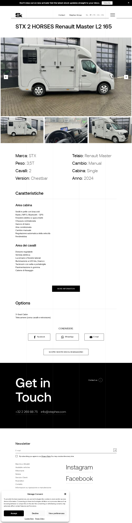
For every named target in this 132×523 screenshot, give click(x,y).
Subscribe (107, 3)
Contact (62, 15)
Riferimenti (19, 471)
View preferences (56, 513)
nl (87, 15)
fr (94, 15)
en (102, 15)
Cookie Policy (29, 519)
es (98, 15)
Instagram (79, 467)
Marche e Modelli (22, 464)
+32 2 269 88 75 (26, 411)
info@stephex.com (53, 411)
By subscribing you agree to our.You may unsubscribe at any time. (46, 456)
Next (126, 77)
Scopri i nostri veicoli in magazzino (66, 352)
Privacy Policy (39, 519)
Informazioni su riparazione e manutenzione (33, 487)
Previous (6, 77)
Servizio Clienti (21, 477)
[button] (65, 494)
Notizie (18, 474)
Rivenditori (19, 481)
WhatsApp (68, 337)
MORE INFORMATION (66, 289)
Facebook (41, 337)
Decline (35, 513)
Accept (14, 513)
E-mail (96, 337)
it (90, 15)
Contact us (92, 380)
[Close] (126, 3)
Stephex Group (75, 15)
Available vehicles (22, 467)
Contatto (18, 484)
